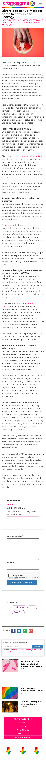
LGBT (32, 607)
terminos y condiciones (22, 650)
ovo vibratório (10, 225)
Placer (23, 726)
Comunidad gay (23, 737)
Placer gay (23, 723)
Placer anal (23, 734)
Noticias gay (19, 607)
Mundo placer (23, 730)
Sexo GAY (18, 612)
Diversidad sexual (23, 719)
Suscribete (37, 647)
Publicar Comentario (21, 582)
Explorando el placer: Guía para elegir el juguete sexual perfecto (32, 664)
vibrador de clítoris (31, 156)
